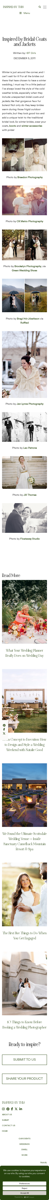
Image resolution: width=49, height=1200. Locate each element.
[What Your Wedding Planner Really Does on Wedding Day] (24, 612)
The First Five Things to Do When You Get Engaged (24, 936)
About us (7, 1114)
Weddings (24, 1144)
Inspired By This (13, 7)
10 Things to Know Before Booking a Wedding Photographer (24, 1025)
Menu (27, 13)
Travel (43, 1162)
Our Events (24, 1138)
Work (25, 1155)
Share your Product (24, 1078)
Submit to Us (24, 1059)
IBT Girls (31, 53)
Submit (5, 1120)
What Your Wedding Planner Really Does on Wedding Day (24, 653)
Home (5, 1131)
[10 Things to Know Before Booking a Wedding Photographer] (24, 983)
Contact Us (8, 1125)
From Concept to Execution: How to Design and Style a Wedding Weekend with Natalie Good (24, 744)
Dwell (24, 1149)
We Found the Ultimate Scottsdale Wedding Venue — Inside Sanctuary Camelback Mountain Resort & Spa (24, 841)
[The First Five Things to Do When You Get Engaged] (24, 894)
